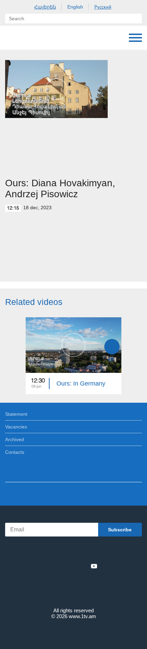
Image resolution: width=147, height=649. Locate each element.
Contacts (14, 452)
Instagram (83, 566)
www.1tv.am (82, 616)
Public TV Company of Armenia (40, 38)
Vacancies (16, 426)
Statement (16, 414)
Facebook (49, 566)
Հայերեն (45, 7)
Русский (102, 7)
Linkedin (71, 566)
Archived (14, 439)
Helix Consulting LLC (73, 632)
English (75, 7)
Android (93, 551)
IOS (54, 551)
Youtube (94, 566)
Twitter (59, 566)
